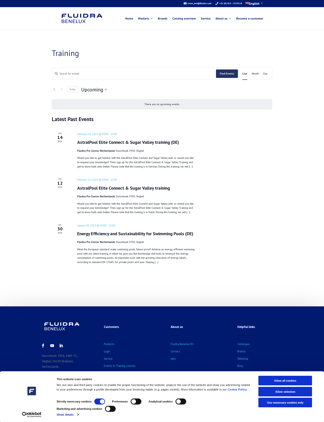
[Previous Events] (54, 89)
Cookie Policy (237, 389)
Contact (175, 351)
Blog (240, 366)
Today (72, 89)
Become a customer (249, 18)
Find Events (227, 73)
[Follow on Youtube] (52, 345)
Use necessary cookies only (285, 402)
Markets (143, 18)
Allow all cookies (285, 380)
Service (206, 18)
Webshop (242, 358)
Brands (162, 18)
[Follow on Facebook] (43, 345)
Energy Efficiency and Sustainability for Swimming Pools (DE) (135, 234)
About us (221, 18)
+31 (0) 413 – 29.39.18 (230, 3)
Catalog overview (184, 18)
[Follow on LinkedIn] (61, 345)
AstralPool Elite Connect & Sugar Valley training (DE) (128, 142)
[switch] (136, 402)
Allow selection (285, 391)
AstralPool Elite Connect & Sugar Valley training (123, 188)
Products (109, 344)
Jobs (173, 358)
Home (129, 18)
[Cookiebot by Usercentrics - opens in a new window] (31, 414)
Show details (65, 414)
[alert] (162, 104)
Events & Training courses (120, 366)
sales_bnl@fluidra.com (199, 3)
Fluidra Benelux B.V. (182, 344)
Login (107, 351)
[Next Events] (61, 89)
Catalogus (243, 344)
